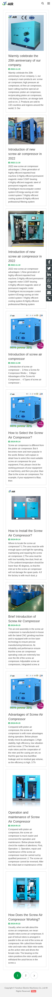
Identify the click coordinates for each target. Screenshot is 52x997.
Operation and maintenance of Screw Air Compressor (24, 817)
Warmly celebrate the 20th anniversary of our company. (24, 60)
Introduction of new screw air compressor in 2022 (25, 154)
